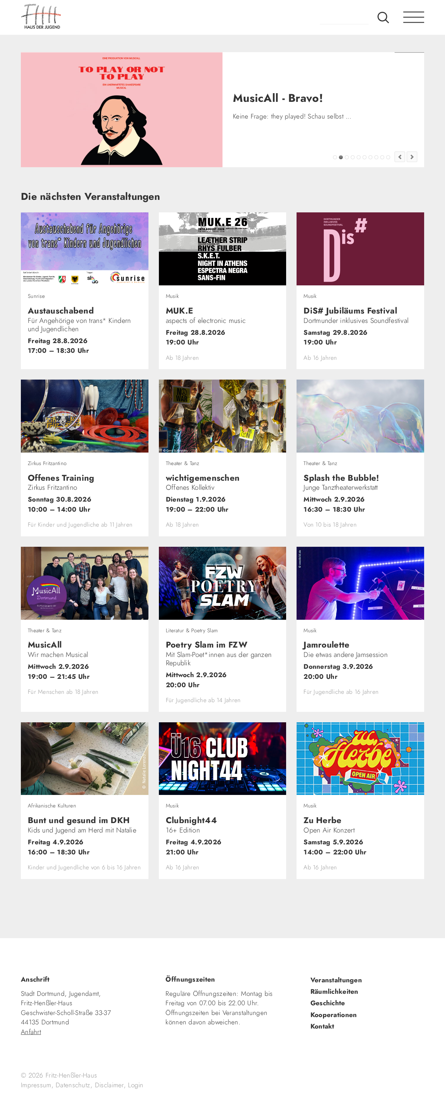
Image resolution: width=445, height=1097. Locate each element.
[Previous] (400, 157)
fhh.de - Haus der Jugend (64, 17)
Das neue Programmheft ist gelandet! (346, 157)
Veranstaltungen (336, 980)
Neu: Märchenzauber (382, 157)
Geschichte (327, 1003)
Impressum (36, 1085)
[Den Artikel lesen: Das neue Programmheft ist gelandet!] (121, 109)
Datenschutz (73, 1085)
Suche (383, 17)
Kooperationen (333, 1014)
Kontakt (322, 1026)
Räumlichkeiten (334, 991)
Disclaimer (109, 1085)
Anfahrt (31, 1032)
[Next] (412, 157)
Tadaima (335, 157)
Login (135, 1085)
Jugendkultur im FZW (388, 157)
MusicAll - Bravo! (340, 157)
